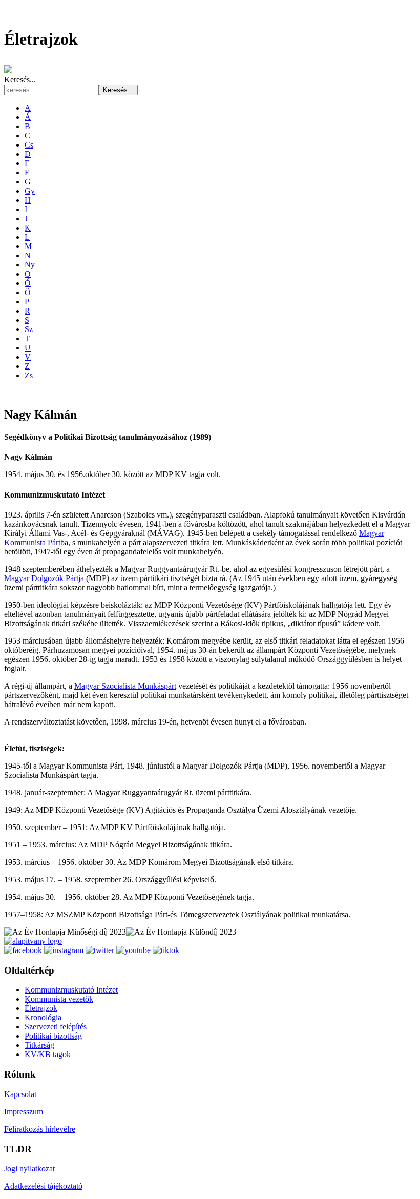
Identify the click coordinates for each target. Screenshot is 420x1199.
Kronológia (43, 1017)
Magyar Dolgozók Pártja (44, 578)
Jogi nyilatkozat (29, 1168)
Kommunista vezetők (59, 999)
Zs (29, 375)
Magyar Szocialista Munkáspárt (125, 685)
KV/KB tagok (48, 1054)
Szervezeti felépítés (56, 1026)
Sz (29, 329)
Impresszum (23, 1111)
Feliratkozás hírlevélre (39, 1129)
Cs (29, 144)
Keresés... (20, 79)
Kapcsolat (20, 1094)
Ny (30, 264)
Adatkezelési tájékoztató (43, 1186)
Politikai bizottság (53, 1035)
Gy (30, 191)
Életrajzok (41, 1008)
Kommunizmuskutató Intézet (71, 989)
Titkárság (39, 1045)
